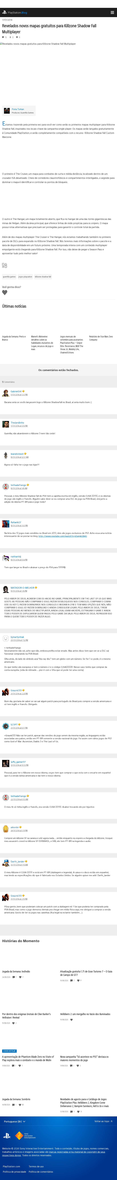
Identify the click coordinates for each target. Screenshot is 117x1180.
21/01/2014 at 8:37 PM (19, 728)
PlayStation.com (11, 1166)
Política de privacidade (14, 1171)
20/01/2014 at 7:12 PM (19, 640)
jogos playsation (25, 276)
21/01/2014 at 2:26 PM (19, 693)
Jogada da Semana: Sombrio (16, 1099)
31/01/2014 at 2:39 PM (19, 899)
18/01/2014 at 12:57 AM (20, 457)
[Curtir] (20, 977)
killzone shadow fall (43, 276)
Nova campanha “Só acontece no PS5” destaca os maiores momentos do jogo (84, 1058)
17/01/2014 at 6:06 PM (19, 426)
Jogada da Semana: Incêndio (16, 971)
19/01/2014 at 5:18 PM (19, 591)
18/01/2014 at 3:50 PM (19, 525)
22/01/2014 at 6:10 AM (19, 799)
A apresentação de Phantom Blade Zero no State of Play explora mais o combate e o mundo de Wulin (28, 1058)
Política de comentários (41, 1171)
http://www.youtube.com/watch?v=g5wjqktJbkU (63, 536)
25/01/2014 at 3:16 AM (19, 864)
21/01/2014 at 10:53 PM (19, 765)
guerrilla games (9, 276)
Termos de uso (36, 1166)
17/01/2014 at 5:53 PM (19, 394)
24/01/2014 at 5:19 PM (19, 830)
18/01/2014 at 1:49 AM (19, 488)
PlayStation (17, 12)
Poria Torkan (18, 109)
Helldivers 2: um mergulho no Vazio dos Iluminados (85, 1014)
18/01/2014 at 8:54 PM (19, 559)
